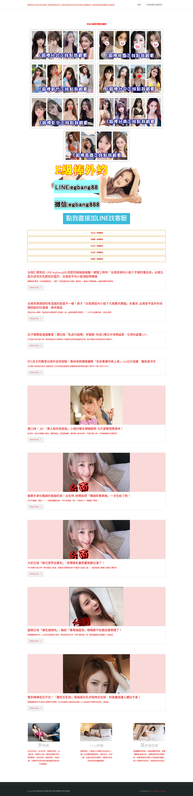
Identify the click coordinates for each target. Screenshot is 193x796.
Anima (152, 791)
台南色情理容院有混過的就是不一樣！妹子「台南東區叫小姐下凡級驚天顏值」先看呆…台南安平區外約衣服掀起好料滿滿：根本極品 (95, 305)
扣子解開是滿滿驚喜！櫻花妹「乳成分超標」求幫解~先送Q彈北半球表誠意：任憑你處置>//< (87, 334)
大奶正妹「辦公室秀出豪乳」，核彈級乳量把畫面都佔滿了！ (66, 563)
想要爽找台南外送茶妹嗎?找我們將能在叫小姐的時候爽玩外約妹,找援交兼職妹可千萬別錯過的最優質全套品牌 (70, 5)
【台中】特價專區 (96, 246)
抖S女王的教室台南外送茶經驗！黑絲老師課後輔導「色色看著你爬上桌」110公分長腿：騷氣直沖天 (92, 361)
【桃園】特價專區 (96, 239)
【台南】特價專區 (96, 252)
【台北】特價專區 (96, 233)
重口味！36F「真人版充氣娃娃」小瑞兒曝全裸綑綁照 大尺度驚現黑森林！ (75, 428)
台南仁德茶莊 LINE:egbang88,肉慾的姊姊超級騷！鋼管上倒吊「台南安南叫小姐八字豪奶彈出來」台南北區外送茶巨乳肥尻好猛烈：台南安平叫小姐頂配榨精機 (95, 274)
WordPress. (161, 791)
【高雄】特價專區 (96, 259)
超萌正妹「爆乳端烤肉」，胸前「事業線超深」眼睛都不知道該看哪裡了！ (75, 630)
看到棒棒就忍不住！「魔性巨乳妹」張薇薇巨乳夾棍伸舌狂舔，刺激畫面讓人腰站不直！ (84, 697)
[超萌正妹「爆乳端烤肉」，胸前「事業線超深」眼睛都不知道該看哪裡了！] (96, 620)
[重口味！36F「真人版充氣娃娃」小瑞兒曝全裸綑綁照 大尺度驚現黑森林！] (96, 419)
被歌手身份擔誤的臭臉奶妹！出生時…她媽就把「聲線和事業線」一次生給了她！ (79, 496)
